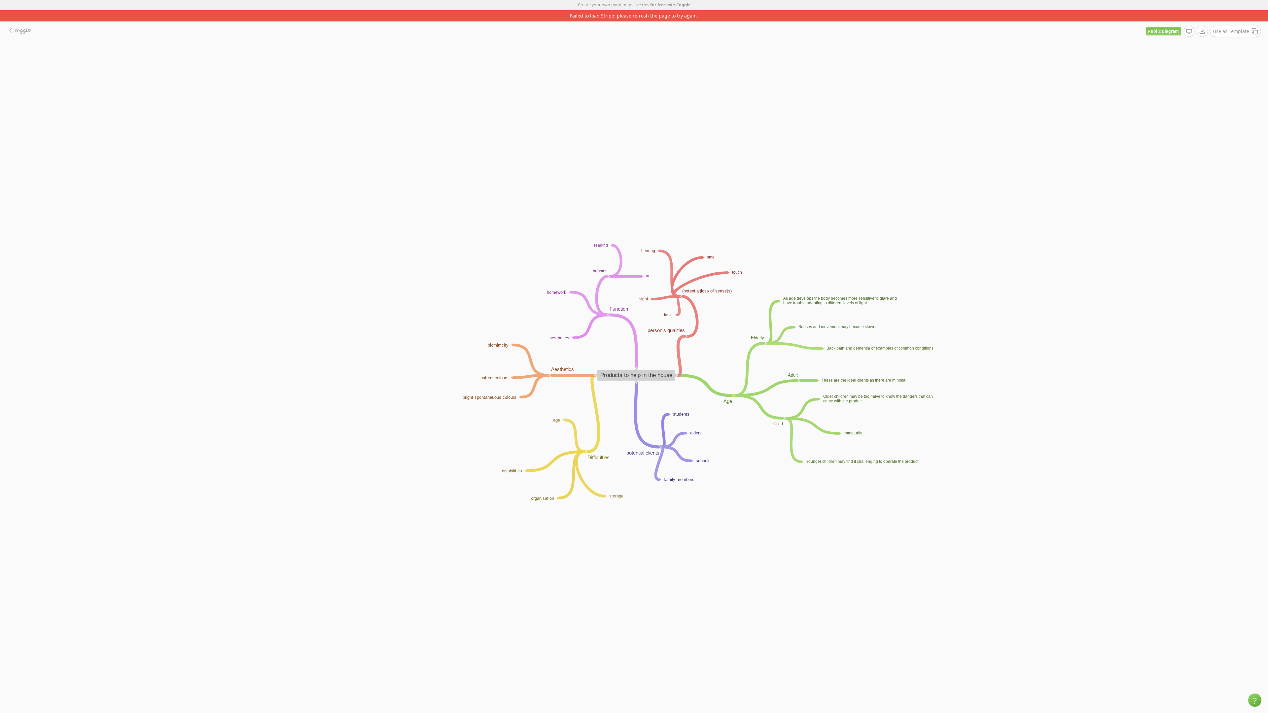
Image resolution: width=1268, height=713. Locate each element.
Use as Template (1231, 20)
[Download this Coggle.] (1202, 20)
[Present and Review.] (1189, 20)
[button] (1254, 700)
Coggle (683, 5)
